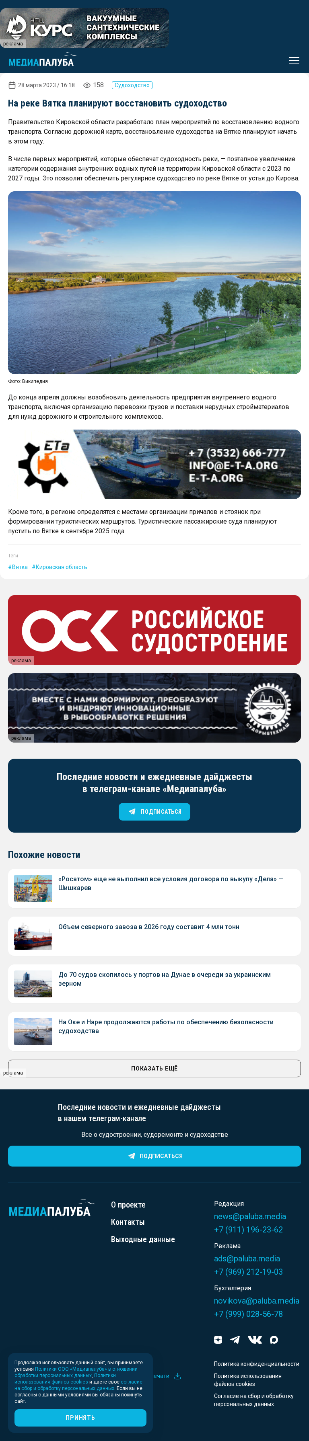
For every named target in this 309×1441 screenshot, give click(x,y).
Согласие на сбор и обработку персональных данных (254, 1400)
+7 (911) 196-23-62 (248, 1229)
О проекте (128, 1205)
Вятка (20, 567)
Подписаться (161, 1156)
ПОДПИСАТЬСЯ (161, 812)
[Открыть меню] (291, 60)
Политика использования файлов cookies (248, 1380)
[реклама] (154, 464)
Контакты (128, 1222)
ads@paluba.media (247, 1258)
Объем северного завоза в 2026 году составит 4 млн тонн (148, 927)
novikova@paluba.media (256, 1301)
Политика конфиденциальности (256, 1364)
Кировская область (61, 567)
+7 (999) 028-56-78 (248, 1314)
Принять (80, 1417)
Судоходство (132, 85)
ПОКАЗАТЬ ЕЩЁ (154, 1068)
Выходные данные (143, 1239)
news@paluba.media (250, 1216)
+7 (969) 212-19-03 (248, 1272)
